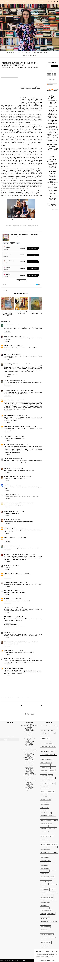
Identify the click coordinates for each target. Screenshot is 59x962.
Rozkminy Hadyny (9, 458)
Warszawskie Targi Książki (29, 780)
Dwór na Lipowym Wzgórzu (46, 759)
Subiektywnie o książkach (14, 960)
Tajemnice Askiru (52, 892)
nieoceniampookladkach (11, 573)
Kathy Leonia (8, 511)
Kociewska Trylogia (50, 780)
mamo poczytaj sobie (52, 196)
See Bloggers (29, 771)
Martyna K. (7, 345)
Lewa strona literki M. (52, 144)
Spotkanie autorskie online (29, 774)
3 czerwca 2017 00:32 (25, 476)
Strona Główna (5, 1)
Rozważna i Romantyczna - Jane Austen (52, 148)
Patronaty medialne (37, 1)
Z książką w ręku (9, 528)
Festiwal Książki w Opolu (29, 738)
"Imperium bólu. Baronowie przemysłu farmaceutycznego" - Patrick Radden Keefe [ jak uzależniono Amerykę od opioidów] (52, 136)
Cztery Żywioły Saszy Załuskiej (47, 751)
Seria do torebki (44, 873)
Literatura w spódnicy (45, 812)
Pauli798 (6, 565)
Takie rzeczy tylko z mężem (46, 894)
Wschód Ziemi (43, 929)
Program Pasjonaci (29, 761)
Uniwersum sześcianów (45, 910)
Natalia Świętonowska (11, 364)
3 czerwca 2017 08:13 (13, 494)
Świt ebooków (29, 789)
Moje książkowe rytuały (29, 752)
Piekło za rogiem (44, 839)
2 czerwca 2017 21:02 (20, 380)
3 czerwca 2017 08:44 (18, 511)
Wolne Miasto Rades (45, 926)
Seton (52, 876)
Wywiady (29, 785)
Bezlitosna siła (51, 730)
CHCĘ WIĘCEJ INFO (42, 960)
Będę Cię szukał (44, 735)
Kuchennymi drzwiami (45, 796)
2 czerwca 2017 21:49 (30, 426)
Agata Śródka (43, 725)
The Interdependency (45, 902)
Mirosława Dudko (9, 582)
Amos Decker (53, 727)
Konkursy (29, 746)
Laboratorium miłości (45, 799)
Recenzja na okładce (29, 766)
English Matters (29, 737)
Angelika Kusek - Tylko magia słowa (15, 642)
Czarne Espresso (9, 380)
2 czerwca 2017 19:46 (17, 345)
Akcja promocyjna (29, 728)
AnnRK (6, 325)
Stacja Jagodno (51, 878)
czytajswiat (8, 400)
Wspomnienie (29, 782)
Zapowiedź (29, 786)
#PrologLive (29, 724)
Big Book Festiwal (29, 732)
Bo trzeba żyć (51, 733)
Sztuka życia (43, 892)
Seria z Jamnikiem (44, 876)
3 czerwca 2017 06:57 (15, 485)
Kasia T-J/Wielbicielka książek (13, 503)
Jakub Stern (43, 775)
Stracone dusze (52, 884)
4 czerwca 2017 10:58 (15, 598)
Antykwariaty (29, 729)
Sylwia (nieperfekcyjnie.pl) (12, 390)
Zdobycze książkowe (29, 787)
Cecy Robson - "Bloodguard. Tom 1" (52, 102)
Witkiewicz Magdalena (32, 67)
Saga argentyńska (44, 868)
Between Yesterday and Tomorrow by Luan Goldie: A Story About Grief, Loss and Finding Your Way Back (52, 187)
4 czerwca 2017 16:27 (17, 616)
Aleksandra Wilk (44, 727)
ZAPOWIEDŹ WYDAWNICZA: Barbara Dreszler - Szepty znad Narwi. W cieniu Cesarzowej (52, 113)
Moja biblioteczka (29, 751)
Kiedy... (42, 780)
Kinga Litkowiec (9, 537)
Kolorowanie (29, 745)
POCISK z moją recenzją (29, 754)
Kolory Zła (43, 783)
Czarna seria (43, 746)
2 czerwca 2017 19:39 (19, 336)
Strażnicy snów (44, 886)
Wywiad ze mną (29, 784)
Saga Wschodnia (44, 865)
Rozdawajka (29, 769)
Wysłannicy (52, 937)
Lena (5, 494)
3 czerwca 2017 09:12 (15, 519)
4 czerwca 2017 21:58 (14, 632)
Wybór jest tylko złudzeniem (47, 934)
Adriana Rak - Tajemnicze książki (14, 426)
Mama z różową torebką (11, 658)
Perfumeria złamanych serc (46, 836)
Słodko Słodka (52, 159)
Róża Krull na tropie (45, 860)
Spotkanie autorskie (29, 773)
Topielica (52, 198)
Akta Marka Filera (52, 725)
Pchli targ (29, 756)
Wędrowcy (43, 939)
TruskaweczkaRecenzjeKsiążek (14, 554)
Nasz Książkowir (52, 98)
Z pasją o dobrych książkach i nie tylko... (52, 127)
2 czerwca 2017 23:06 (20, 458)
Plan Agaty (54, 844)
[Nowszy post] (1, 705)
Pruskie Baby (53, 852)
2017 (22, 67)
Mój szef (55, 820)
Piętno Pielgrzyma (44, 841)
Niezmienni (43, 828)
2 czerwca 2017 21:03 (27, 390)
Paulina (6, 598)
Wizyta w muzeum (29, 781)
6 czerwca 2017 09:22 (17, 650)
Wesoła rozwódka (44, 918)
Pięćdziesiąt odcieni (45, 844)
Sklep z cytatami (29, 772)
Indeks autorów (37, 52)
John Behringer (44, 778)
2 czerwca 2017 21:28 (21, 415)
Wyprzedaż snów (44, 937)
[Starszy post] (41, 705)
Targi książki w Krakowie (29, 775)
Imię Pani (52, 770)
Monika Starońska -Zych (12, 476)
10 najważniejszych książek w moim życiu (29, 726)
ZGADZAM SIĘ (51, 960)
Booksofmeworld (9, 415)
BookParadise (8, 436)
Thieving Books (8, 336)
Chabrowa (7, 354)
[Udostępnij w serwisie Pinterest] (6, 291)
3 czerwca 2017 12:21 (14, 546)
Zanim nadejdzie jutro (45, 945)
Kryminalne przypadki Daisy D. (47, 791)
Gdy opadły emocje (44, 767)
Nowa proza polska (51, 828)
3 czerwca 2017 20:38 (21, 582)
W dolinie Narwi (50, 913)
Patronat (29, 755)
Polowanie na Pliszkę (45, 849)
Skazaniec (43, 878)
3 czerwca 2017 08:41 (28, 503)
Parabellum (51, 833)
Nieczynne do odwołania (46, 823)
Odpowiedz (7, 331)
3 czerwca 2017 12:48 (29, 554)
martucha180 (8, 468)
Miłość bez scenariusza (45, 820)
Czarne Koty (51, 746)
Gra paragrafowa (29, 742)
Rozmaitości (52, 124)
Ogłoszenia (29, 753)
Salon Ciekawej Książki (29, 770)
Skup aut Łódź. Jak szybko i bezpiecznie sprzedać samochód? (52, 164)
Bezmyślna (43, 733)
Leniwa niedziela (44, 807)
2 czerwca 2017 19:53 (16, 354)
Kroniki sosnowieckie (45, 788)
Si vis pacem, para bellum (52, 121)
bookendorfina (52, 171)
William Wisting (44, 921)
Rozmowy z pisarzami (24, 52)
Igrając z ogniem (44, 770)
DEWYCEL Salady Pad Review (52, 204)
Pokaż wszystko (55, 152)
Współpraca (25, 1)
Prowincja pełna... (44, 852)
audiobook (29, 788)
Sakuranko (52, 202)
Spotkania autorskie (29, 55)
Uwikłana (43, 913)
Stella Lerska (43, 884)
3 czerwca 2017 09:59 (20, 528)
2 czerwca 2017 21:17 (18, 400)
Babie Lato (43, 730)
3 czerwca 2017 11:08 (20, 537)
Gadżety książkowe (29, 741)
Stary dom (43, 881)
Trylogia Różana (44, 905)
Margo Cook (51, 815)
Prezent (29, 758)
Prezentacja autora (29, 759)
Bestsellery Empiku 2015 (29, 731)
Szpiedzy (52, 889)
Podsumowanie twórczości (29, 757)
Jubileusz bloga (29, 743)
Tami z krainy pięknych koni (46, 897)
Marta (6, 632)
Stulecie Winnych (44, 889)
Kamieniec (52, 778)
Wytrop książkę (29, 783)
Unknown (7, 668)
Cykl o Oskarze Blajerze (46, 743)
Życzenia (29, 790)
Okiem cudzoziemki (44, 831)
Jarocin (50, 775)
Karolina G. (7, 650)
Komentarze (51, 84)
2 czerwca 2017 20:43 (24, 364)
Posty (49, 82)
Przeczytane (48, 52)
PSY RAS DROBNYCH (52, 174)
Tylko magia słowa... (52, 106)
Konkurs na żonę (44, 786)
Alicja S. (6, 519)
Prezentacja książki (29, 760)
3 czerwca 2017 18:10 (25, 573)
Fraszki (29, 740)
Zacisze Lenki (8, 590)
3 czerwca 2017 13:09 (15, 565)
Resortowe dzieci (44, 857)
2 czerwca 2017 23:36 (18, 468)
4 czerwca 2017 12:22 (17, 607)
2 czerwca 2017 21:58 (18, 436)
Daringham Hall (44, 754)
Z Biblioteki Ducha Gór (45, 942)
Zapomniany (43, 947)
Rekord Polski (29, 768)
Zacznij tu (15, 1)
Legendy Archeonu (44, 804)
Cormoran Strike (44, 738)
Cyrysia (6, 485)
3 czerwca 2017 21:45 (18, 590)
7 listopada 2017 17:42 (25, 658)
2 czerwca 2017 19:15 (14, 325)
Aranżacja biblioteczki (29, 730)
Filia (25, 67)
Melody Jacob (52, 179)
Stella (49, 881)
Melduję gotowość (10, 444)
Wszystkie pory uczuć (45, 931)
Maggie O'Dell (43, 815)
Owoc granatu (43, 833)
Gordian (52, 767)
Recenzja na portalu (29, 767)
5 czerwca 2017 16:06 (32, 642)
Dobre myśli (52, 754)
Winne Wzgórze (53, 921)
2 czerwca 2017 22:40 (22, 444)
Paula (6, 546)
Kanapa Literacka (29, 744)
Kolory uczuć (51, 783)
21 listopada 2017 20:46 (16, 668)
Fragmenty (29, 739)
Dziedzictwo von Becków (46, 762)
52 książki (29, 727)
